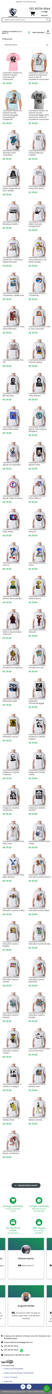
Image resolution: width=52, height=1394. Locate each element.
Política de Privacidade (12, 1368)
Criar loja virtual (7, 1365)
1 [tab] (17, 1283)
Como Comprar (9, 1377)
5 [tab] (31, 1283)
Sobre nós (7, 1381)
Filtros (48, 33)
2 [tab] (20, 1283)
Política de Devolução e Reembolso (18, 1373)
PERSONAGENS (38, 32)
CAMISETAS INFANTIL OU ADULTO (12, 32)
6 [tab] (35, 1283)
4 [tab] (28, 1283)
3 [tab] (24, 1283)
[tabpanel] (26, 1258)
